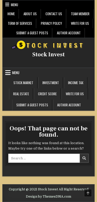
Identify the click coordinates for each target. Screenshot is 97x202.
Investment (50, 82)
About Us (30, 13)
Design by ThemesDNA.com (48, 196)
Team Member (80, 13)
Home (11, 13)
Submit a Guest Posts (32, 32)
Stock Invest (48, 54)
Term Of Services (20, 23)
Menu (14, 4)
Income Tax (75, 82)
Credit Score (47, 93)
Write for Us (80, 23)
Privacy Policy (51, 23)
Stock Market (23, 82)
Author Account (69, 32)
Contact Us (54, 13)
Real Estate (21, 93)
